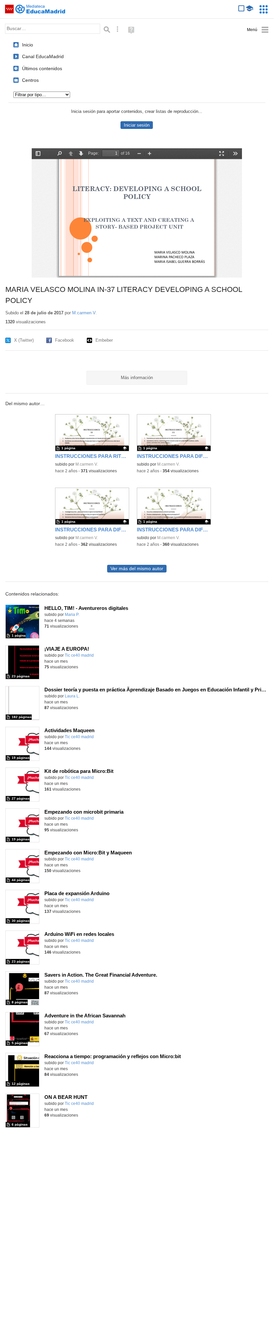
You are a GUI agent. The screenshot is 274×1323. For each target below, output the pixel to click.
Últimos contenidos (42, 68)
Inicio (27, 44)
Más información (137, 377)
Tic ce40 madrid (79, 655)
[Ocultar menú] (258, 30)
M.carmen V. (84, 312)
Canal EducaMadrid (43, 56)
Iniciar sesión (137, 125)
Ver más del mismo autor (136, 568)
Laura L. (72, 696)
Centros (30, 80)
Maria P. (72, 615)
